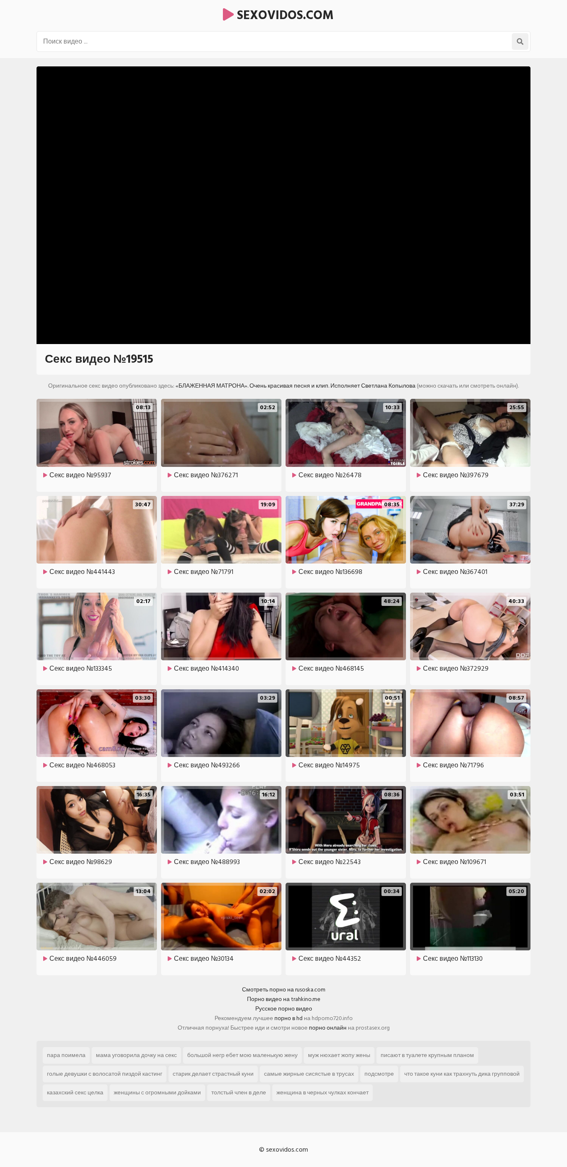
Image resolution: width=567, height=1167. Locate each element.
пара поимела (66, 1055)
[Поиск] (520, 41)
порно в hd (288, 1018)
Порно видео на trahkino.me (283, 999)
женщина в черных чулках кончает (322, 1092)
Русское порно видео (283, 1008)
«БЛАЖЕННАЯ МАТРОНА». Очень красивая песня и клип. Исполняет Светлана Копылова (295, 386)
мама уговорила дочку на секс (136, 1055)
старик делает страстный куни (213, 1074)
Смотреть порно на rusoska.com (283, 989)
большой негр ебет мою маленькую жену (242, 1055)
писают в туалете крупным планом (427, 1055)
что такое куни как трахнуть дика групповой (462, 1074)
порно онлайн (328, 1028)
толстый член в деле (238, 1092)
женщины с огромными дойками (157, 1092)
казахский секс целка (75, 1092)
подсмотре (379, 1074)
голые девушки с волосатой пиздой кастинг (104, 1074)
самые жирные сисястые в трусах (309, 1074)
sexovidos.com (284, 15)
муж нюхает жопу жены (339, 1055)
